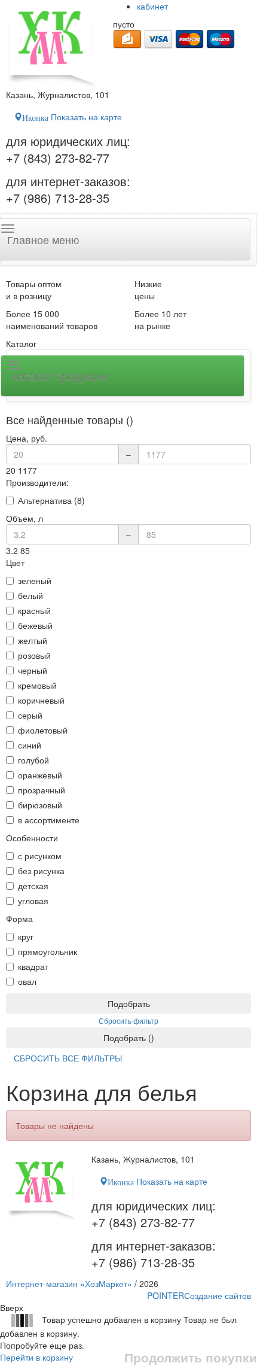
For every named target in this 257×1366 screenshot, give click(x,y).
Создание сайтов (199, 1295)
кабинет (152, 6)
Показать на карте (72, 117)
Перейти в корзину (36, 1357)
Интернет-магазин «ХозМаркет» (69, 1283)
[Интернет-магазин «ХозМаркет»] (53, 44)
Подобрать (129, 1003)
